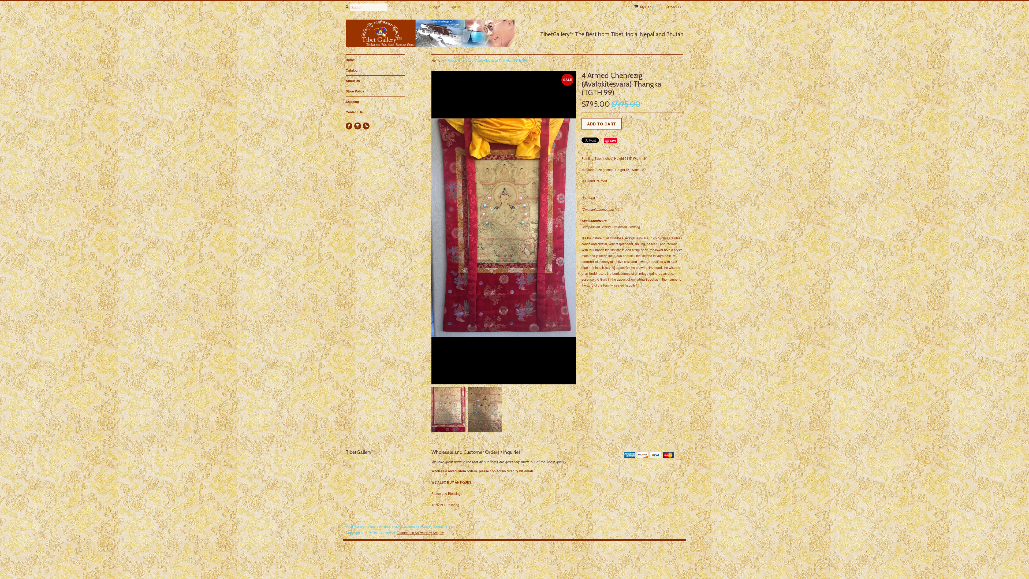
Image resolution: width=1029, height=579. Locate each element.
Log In (436, 7)
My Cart (648, 7)
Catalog (375, 70)
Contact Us (354, 112)
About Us (353, 80)
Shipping (352, 101)
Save (613, 141)
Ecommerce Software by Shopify (420, 532)
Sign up (455, 7)
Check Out (675, 7)
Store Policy (355, 91)
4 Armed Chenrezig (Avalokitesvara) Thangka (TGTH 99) (486, 60)
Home (350, 59)
